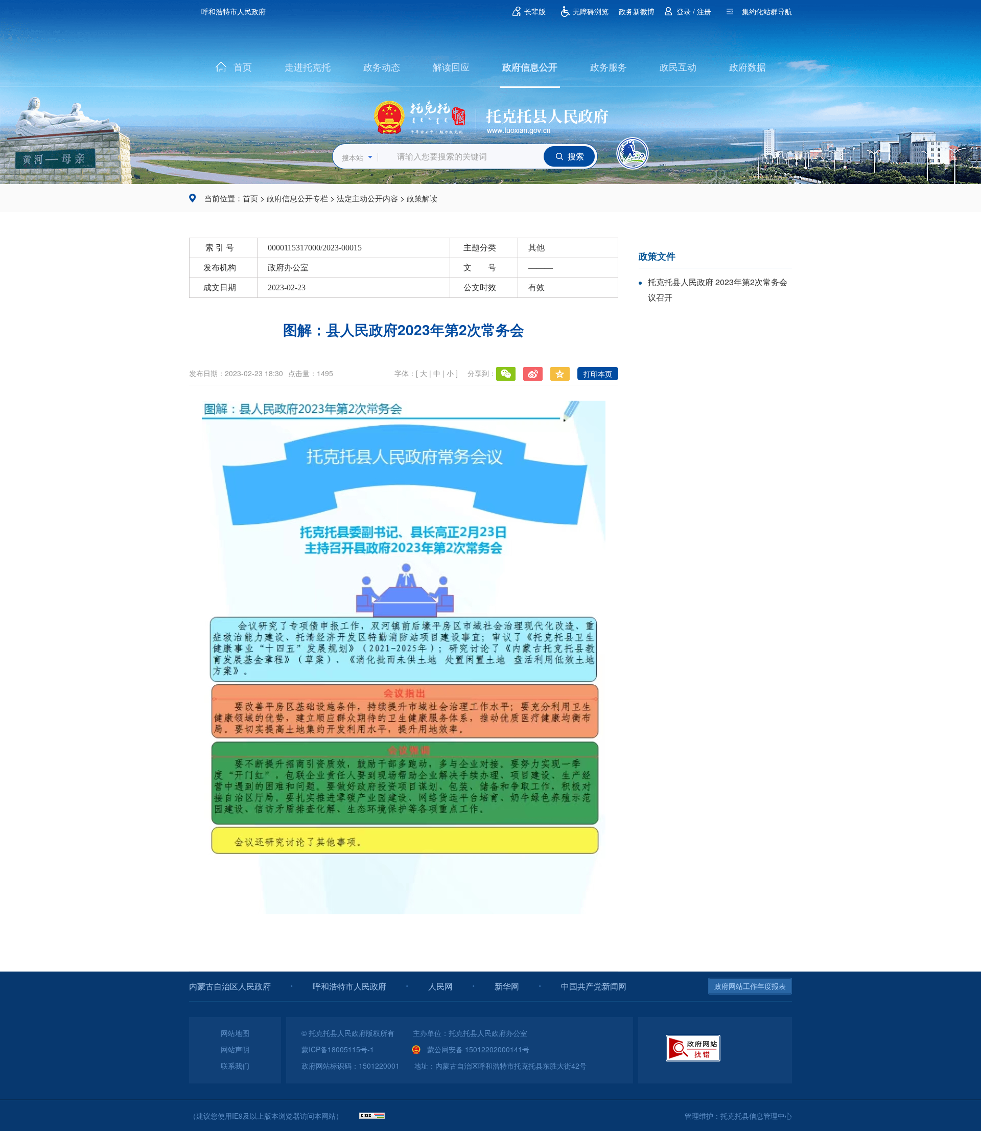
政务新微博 (637, 11)
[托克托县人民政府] (491, 114)
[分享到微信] (506, 373)
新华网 (507, 986)
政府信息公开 (529, 67)
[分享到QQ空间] (560, 373)
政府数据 (747, 66)
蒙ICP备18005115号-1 (337, 1049)
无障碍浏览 (591, 11)
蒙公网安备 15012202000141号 (478, 1049)
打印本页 (597, 373)
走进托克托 (308, 66)
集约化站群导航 (767, 11)
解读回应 (451, 66)
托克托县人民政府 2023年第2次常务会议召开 (717, 289)
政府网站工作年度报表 (750, 986)
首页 (242, 66)
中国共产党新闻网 (593, 986)
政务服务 (608, 66)
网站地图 (235, 1033)
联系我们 (235, 1065)
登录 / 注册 (693, 11)
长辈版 (535, 11)
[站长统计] (372, 1116)
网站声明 (235, 1049)
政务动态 (381, 66)
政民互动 (678, 66)
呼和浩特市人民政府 (233, 11)
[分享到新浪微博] (533, 373)
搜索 (576, 156)
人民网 (440, 986)
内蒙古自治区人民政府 (230, 986)
